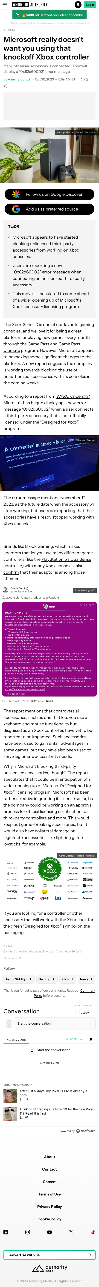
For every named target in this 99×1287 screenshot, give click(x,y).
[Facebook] (5, 1232)
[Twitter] (71, 1232)
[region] (49, 1069)
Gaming (9, 29)
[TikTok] (93, 1232)
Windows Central (73, 396)
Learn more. (83, 23)
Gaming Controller (15, 951)
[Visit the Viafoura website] (86, 1131)
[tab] (16, 1040)
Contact (49, 1169)
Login (90, 5)
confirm (11, 572)
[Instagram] (27, 1232)
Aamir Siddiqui (19, 79)
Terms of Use (49, 1194)
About (49, 1156)
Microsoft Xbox (53, 951)
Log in (77, 1005)
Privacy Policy (49, 1206)
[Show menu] (4, 4)
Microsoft (35, 951)
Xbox (67, 979)
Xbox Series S (73, 951)
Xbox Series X (25, 324)
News (7, 945)
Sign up (87, 1005)
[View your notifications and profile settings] (91, 1039)
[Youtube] (49, 1232)
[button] (49, 4)
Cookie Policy (49, 1219)
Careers (49, 1181)
